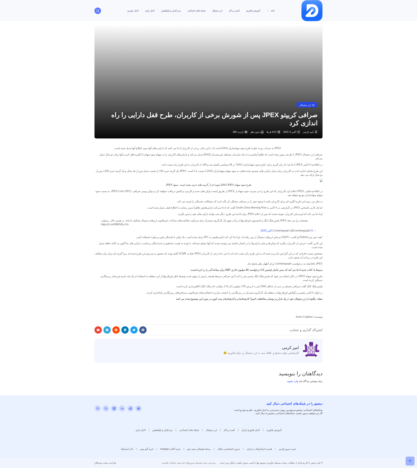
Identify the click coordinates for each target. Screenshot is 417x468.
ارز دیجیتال (217, 10)
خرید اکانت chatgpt (170, 448)
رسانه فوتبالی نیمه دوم (199, 448)
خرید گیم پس (146, 448)
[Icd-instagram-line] (114, 408)
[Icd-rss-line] (106, 408)
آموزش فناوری (253, 10)
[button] (307, 105)
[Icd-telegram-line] (138, 408)
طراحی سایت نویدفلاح (105, 462)
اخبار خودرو (133, 10)
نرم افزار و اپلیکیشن (171, 10)
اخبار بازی (150, 10)
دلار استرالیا (127, 448)
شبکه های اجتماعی (196, 10)
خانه (273, 10)
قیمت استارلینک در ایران (259, 448)
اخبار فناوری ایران (251, 430)
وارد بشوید (292, 381)
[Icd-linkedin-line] (122, 408)
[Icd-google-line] (97, 408)
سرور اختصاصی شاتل (228, 448)
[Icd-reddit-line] (130, 408)
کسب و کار (234, 10)
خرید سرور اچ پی (287, 448)
